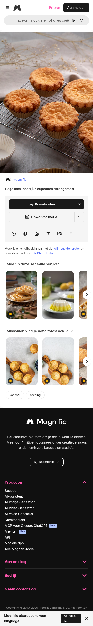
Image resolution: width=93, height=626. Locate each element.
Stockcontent (15, 520)
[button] (47, 462)
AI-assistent (14, 496)
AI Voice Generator (19, 514)
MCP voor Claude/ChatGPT (30, 526)
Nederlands (46, 462)
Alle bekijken (49, 264)
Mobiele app (14, 543)
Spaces (10, 490)
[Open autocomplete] (10, 20)
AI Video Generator (19, 508)
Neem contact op (20, 588)
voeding (35, 395)
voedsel (15, 395)
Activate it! (70, 618)
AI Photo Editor (44, 253)
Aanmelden (76, 8)
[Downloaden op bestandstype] (79, 204)
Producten (14, 482)
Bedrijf (10, 575)
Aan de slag (15, 561)
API (7, 537)
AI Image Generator (67, 249)
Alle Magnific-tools (19, 549)
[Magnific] (46, 423)
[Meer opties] (71, 234)
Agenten (15, 531)
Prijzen (54, 8)
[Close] (86, 618)
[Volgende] (87, 295)
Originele (31, 41)
